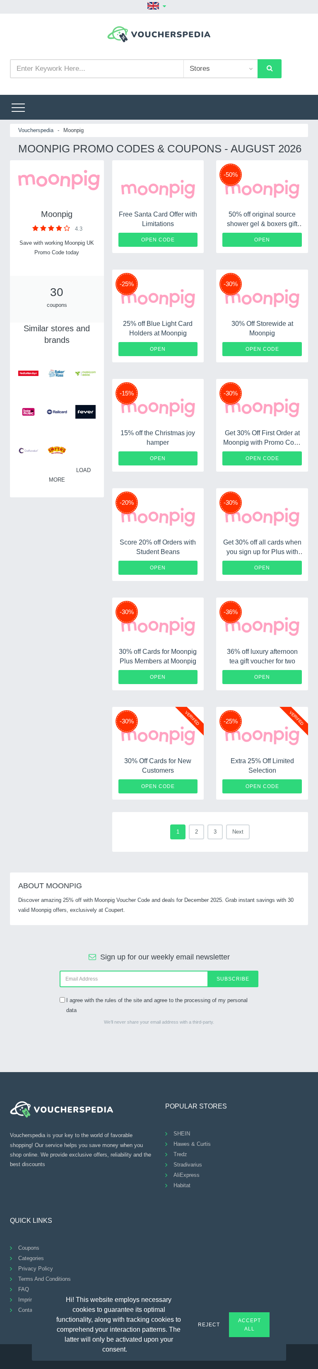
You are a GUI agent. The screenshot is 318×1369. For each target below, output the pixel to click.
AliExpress (186, 1175)
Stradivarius (187, 1165)
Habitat (181, 1185)
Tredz (180, 1154)
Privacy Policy (35, 1268)
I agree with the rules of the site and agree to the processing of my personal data (157, 1005)
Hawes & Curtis (192, 1144)
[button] (132, 1348)
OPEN (262, 240)
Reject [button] (209, 1325)
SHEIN (181, 1133)
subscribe (233, 979)
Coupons (28, 1248)
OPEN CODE (158, 240)
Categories (31, 1258)
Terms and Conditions (44, 1279)
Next (237, 832)
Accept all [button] (249, 1325)
